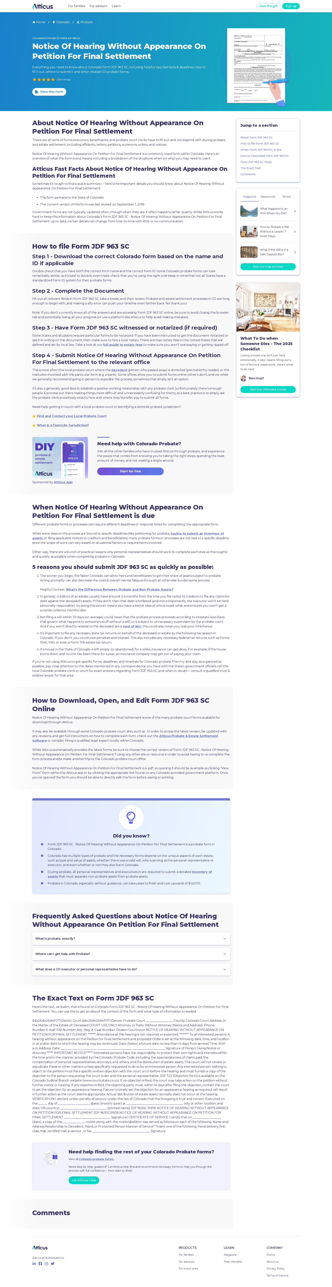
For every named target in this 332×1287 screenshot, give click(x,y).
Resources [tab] (268, 196)
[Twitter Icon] (52, 1263)
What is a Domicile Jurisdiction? (63, 425)
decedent (119, 370)
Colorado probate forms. (96, 1159)
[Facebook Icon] (40, 1263)
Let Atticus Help (84, 1180)
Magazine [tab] (249, 196)
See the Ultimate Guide (268, 389)
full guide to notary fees (123, 345)
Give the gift (268, 6)
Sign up (291, 6)
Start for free (130, 471)
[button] (131, 939)
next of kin (131, 626)
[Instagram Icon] (46, 1263)
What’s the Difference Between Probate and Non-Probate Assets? (119, 589)
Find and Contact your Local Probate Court (71, 416)
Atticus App (63, 482)
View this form (51, 92)
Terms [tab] (286, 196)
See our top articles (268, 266)
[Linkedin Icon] (34, 1263)
